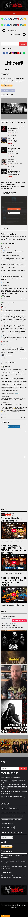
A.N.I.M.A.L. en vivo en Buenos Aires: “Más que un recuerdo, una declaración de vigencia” (13, 877)
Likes (15, 625)
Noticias (20, 816)
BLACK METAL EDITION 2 (14, 148)
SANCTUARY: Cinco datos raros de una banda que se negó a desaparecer (13, 862)
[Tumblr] (16, 19)
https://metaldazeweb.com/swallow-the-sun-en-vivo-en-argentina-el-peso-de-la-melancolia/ (13, 398)
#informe (9, 291)
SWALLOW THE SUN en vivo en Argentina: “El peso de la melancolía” (14, 867)
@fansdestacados (13, 293)
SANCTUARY (11, 138)
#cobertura (4, 410)
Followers (6, 625)
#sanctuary (16, 349)
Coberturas (14, 808)
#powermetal (4, 351)
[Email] (23, 19)
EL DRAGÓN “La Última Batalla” (13, 777)
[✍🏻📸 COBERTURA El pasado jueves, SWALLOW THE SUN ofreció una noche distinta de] (14, 493)
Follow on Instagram (15, 426)
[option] (14, 108)
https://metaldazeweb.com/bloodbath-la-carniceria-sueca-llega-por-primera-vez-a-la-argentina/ (12, 278)
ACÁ (12, 188)
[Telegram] (5, 19)
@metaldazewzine (5, 618)
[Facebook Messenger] (9, 19)
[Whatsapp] (2, 19)
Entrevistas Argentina (8, 816)
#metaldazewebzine (17, 291)
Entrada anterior (13, 31)
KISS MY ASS (11, 159)
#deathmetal (22, 290)
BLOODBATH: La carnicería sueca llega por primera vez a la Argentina (14, 856)
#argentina (4, 291)
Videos (5, 623)
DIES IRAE (10, 169)
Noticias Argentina (7, 819)
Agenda (5, 808)
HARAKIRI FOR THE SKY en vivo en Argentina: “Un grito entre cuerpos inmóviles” (13, 797)
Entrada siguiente (15, 34)
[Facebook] (7, 19)
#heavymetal (22, 349)
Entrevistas (21, 812)
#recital (14, 410)
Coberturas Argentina (8, 812)
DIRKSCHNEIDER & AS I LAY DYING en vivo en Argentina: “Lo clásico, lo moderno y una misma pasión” (14, 786)
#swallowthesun (19, 408)
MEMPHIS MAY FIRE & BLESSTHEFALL (17, 127)
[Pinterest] (18, 19)
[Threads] (11, 19)
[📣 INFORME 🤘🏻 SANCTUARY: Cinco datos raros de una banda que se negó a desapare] (14, 468)
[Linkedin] (21, 19)
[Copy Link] (25, 19)
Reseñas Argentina (7, 823)
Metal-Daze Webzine (8, 233)
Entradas (10, 133)
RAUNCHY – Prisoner (6, 872)
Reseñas (18, 819)
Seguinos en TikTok (20, 620)
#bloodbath (16, 290)
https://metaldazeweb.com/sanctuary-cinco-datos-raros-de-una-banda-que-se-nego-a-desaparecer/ (14, 338)
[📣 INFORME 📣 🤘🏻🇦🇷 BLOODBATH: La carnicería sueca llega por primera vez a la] (14, 442)
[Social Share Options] (26, 298)
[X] (14, 19)
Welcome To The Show (8, 827)
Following (12, 623)
